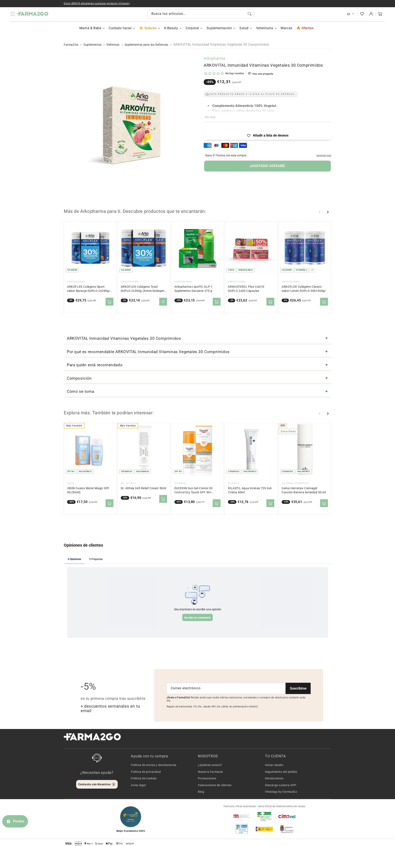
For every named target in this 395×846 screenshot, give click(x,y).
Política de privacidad (146, 771)
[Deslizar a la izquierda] (319, 212)
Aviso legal (138, 785)
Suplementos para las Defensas (146, 44)
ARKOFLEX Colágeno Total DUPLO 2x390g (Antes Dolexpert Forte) (143, 289)
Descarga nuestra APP (280, 785)
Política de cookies (144, 778)
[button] (380, 13)
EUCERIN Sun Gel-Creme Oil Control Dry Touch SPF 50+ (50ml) (193, 491)
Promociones (207, 778)
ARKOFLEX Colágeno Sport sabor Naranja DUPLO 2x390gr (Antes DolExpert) (88, 289)
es (348, 14)
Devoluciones (274, 778)
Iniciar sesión (274, 765)
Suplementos (93, 44)
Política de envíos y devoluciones (153, 765)
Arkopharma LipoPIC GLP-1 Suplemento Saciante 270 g (193, 289)
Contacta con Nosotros (94, 784)
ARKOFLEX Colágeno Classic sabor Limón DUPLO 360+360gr (304, 289)
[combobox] (201, 13)
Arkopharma (214, 58)
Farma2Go (71, 44)
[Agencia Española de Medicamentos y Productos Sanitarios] (241, 816)
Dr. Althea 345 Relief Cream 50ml (143, 488)
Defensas (113, 44)
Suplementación (219, 28)
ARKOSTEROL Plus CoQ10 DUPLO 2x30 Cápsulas (246, 289)
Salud (244, 28)
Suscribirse (298, 688)
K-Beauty (171, 28)
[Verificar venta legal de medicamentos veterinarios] (241, 829)
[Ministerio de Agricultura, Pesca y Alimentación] (264, 829)
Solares (150, 28)
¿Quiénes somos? (210, 765)
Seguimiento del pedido (281, 771)
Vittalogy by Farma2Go (281, 791)
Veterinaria (264, 28)
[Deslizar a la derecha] (327, 212)
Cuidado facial (120, 28)
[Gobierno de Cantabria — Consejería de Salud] (287, 829)
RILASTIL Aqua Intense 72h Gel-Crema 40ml (250, 490)
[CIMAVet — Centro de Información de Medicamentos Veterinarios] (287, 816)
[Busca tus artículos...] (249, 14)
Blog (201, 791)
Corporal (192, 28)
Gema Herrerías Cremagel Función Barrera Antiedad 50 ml (304, 490)
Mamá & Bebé (90, 28)
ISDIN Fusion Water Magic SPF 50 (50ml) (88, 490)
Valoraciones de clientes (214, 785)
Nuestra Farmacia (210, 771)
